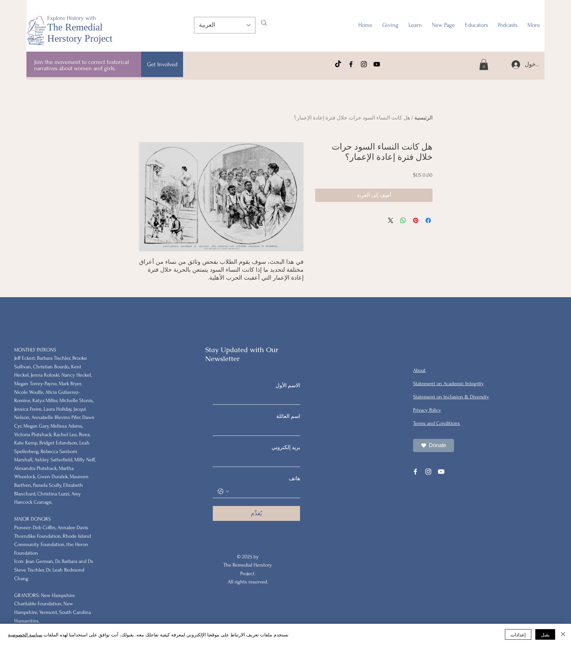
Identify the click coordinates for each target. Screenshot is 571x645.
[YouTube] (377, 64)
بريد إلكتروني (286, 447)
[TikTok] (338, 64)
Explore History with (71, 18)
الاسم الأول (288, 386)
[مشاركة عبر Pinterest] (416, 220)
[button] (476, 25)
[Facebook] (351, 64)
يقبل (545, 634)
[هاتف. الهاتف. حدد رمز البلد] (223, 491)
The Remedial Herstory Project (79, 33)
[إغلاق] (563, 634)
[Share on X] (391, 220)
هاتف (294, 479)
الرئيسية (423, 118)
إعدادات (518, 634)
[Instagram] (364, 64)
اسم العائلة (288, 416)
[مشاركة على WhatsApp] (403, 220)
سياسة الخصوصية (25, 634)
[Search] (264, 23)
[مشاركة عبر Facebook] (428, 220)
